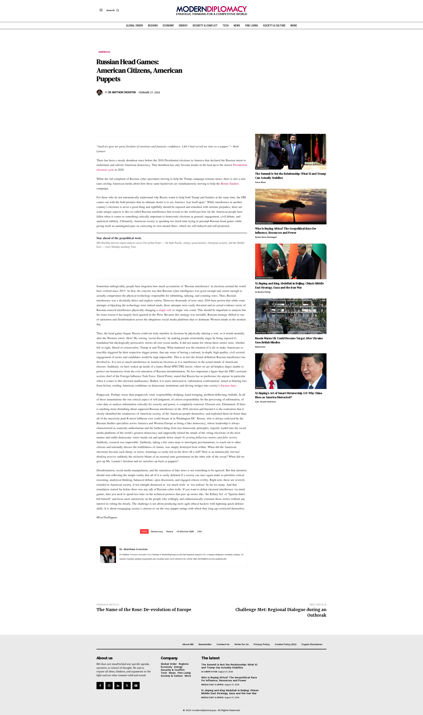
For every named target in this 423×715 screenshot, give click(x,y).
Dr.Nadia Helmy (262, 292)
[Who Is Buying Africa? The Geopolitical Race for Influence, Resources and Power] (291, 206)
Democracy (157, 531)
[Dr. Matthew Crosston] (99, 93)
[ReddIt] (130, 102)
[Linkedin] (122, 102)
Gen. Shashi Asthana (265, 401)
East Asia (260, 387)
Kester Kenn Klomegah (266, 237)
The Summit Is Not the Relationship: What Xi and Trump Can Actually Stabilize (229, 666)
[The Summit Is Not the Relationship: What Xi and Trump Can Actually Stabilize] (291, 152)
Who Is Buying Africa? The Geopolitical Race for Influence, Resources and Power (285, 231)
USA (199, 531)
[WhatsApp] (115, 102)
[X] (107, 102)
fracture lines (228, 385)
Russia (169, 531)
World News (261, 332)
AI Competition (262, 168)
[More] (145, 102)
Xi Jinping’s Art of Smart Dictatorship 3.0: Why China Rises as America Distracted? (288, 395)
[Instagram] (109, 685)
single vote (165, 310)
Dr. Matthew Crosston (122, 92)
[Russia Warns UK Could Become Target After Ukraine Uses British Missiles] (291, 316)
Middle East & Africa (264, 223)
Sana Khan (260, 182)
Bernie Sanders (230, 183)
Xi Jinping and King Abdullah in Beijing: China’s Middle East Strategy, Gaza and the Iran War (289, 285)
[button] (113, 10)
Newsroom (260, 347)
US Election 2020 (185, 531)
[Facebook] (99, 102)
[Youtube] (136, 685)
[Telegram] (138, 102)
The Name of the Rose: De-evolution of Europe (143, 609)
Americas (104, 51)
